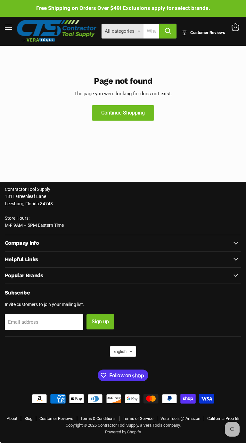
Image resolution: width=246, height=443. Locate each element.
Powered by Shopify (123, 432)
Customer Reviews (56, 418)
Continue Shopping (123, 113)
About (12, 418)
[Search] (167, 31)
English (120, 351)
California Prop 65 (223, 418)
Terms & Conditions (98, 418)
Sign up (100, 322)
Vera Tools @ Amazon (180, 418)
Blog (28, 418)
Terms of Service (138, 418)
